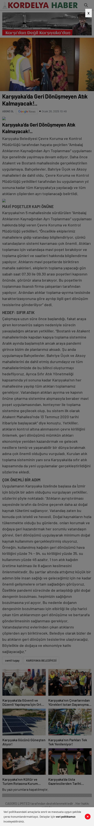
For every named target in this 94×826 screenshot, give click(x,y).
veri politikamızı (65, 816)
